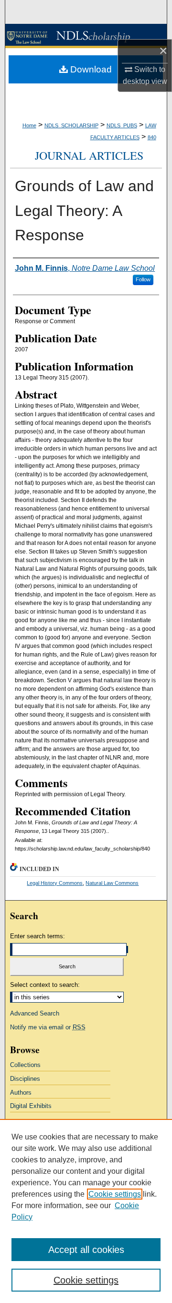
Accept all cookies (86, 1249)
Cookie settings (114, 1194)
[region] (86, 1211)
